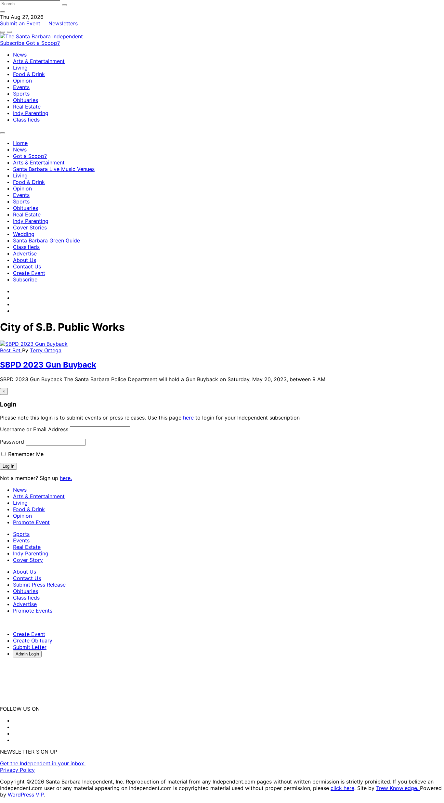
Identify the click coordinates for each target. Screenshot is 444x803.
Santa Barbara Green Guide (46, 240)
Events (21, 87)
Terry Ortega (45, 350)
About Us (24, 260)
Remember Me (25, 454)
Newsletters (63, 23)
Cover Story (28, 560)
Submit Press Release (39, 584)
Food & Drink (29, 74)
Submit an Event (20, 23)
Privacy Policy (17, 770)
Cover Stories (30, 227)
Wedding (23, 234)
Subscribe (13, 43)
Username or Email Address (34, 429)
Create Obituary (32, 640)
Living (20, 67)
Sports (21, 93)
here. (66, 478)
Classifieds (26, 119)
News (20, 54)
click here (342, 788)
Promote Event (31, 522)
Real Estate (27, 106)
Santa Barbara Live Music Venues (54, 169)
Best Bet (11, 350)
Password (12, 441)
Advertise (25, 253)
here (188, 417)
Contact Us (27, 266)
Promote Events (32, 610)
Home (20, 143)
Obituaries (25, 100)
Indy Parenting (30, 113)
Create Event (29, 273)
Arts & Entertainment (39, 61)
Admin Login (27, 654)
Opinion (22, 80)
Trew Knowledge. (398, 788)
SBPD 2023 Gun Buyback (48, 364)
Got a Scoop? (43, 43)
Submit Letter (29, 647)
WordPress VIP (26, 794)
